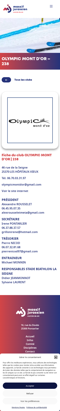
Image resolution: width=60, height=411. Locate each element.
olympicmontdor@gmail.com (21, 184)
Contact (30, 351)
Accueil (30, 336)
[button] (55, 357)
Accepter (30, 385)
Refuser (30, 393)
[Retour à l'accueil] (15, 8)
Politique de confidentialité (36, 407)
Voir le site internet (15, 191)
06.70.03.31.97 (16, 178)
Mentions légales (18, 407)
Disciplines (30, 348)
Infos (30, 340)
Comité (30, 344)
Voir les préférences (30, 401)
